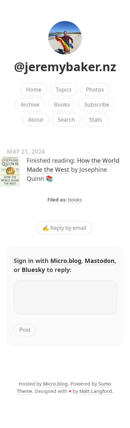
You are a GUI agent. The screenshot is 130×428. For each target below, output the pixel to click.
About (35, 119)
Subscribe (96, 104)
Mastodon (100, 261)
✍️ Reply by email (64, 228)
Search (66, 119)
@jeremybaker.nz (65, 66)
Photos (95, 89)
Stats (95, 119)
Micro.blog (65, 261)
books (75, 199)
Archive (30, 104)
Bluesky (33, 270)
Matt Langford (95, 391)
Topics (64, 89)
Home (33, 89)
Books (62, 104)
